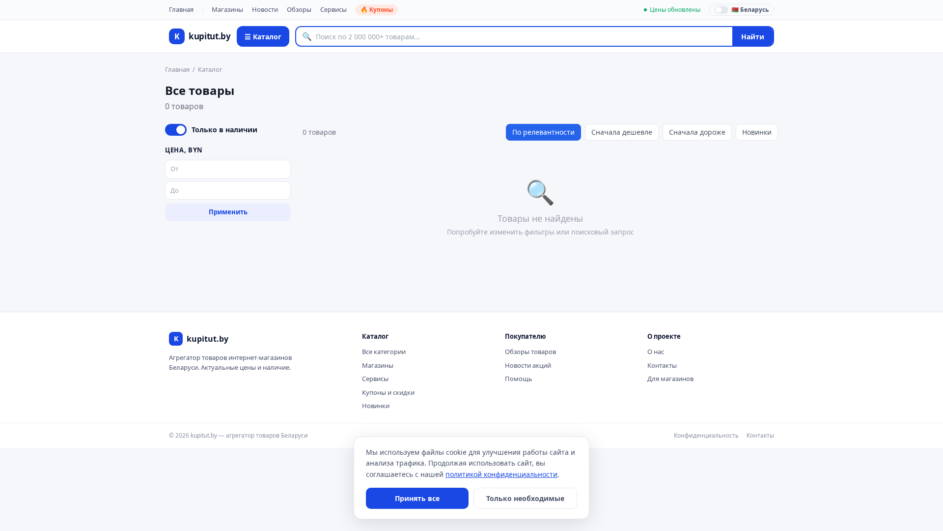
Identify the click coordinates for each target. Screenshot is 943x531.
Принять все (417, 498)
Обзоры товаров (530, 351)
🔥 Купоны (377, 9)
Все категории (384, 351)
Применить (228, 211)
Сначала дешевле (621, 132)
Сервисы (333, 9)
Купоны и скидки (388, 392)
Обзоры (299, 9)
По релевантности (543, 132)
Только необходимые (525, 498)
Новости (265, 9)
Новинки (757, 132)
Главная (181, 9)
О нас (655, 351)
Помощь (518, 378)
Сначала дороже (697, 132)
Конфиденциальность (706, 435)
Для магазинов (670, 378)
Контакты (662, 365)
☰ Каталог (263, 36)
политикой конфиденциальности (501, 474)
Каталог (210, 69)
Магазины (227, 9)
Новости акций (528, 365)
